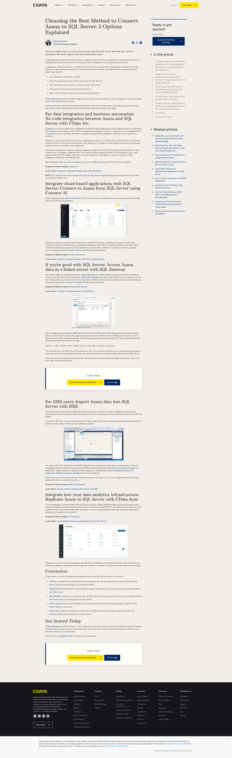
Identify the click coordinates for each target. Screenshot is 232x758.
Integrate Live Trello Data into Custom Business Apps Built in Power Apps (168, 204)
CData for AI (131, 5)
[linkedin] (35, 716)
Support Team (66, 636)
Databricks (184, 700)
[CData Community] (48, 716)
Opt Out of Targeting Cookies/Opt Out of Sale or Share (173, 751)
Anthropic (184, 696)
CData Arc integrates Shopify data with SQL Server (79, 171)
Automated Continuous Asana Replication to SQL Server (82, 521)
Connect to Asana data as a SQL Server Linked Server (80, 259)
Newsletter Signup (166, 712)
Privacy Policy (178, 744)
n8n (181, 712)
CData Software (52, 99)
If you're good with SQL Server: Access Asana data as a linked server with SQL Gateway (168, 89)
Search (173, 5)
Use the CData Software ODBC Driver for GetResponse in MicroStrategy (168, 195)
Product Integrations (124, 700)
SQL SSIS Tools (100, 704)
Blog (160, 704)
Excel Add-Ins (78, 719)
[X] (39, 716)
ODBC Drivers (78, 696)
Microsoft (184, 708)
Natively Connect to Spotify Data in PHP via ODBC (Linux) (170, 163)
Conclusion (160, 113)
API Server (77, 712)
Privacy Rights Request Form (116, 746)
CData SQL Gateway (90, 277)
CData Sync (74, 516)
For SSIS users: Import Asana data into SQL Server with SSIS (170, 98)
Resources (163, 708)
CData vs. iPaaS (122, 714)
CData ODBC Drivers (78, 286)
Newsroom (141, 704)
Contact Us (141, 723)
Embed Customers (123, 710)
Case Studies (164, 700)
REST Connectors (80, 715)
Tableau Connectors (81, 727)
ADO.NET (77, 704)
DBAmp (98, 708)
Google (182, 704)
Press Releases (143, 700)
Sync (97, 696)
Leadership (141, 712)
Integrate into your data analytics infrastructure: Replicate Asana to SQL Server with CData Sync (170, 106)
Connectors (120, 696)
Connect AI (99, 700)
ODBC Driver (78, 333)
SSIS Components (77, 484)
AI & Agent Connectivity (121, 705)
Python (76, 708)
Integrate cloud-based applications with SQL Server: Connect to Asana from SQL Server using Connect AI (170, 78)
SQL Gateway (55, 596)
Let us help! (112, 382)
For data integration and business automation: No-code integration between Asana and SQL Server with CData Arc (170, 65)
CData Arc (49, 128)
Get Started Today (163, 117)
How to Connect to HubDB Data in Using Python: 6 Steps (170, 156)
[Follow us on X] (137, 42)
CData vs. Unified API (124, 718)
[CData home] (42, 5)
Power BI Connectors (81, 723)
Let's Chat (186, 5)
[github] (43, 716)
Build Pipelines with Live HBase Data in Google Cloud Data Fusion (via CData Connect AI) (170, 148)
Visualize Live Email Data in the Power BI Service (168, 186)
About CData (142, 696)
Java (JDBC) (78, 700)
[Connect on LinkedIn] (141, 42)
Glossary (162, 715)
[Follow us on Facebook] (133, 42)
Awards (140, 708)
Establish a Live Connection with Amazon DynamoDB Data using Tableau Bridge (169, 138)
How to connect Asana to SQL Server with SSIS (77, 489)
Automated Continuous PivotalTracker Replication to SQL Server (169, 171)
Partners (140, 715)
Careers (140, 719)
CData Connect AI (73, 198)
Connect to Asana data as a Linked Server (75, 291)
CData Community (166, 696)
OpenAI (183, 715)
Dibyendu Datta (60, 41)
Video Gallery (164, 719)
